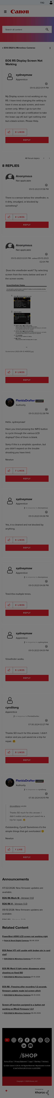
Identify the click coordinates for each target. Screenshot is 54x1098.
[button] (49, 4)
